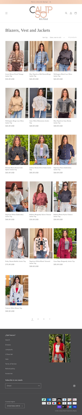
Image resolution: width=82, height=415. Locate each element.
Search (7, 340)
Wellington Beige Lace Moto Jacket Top (14, 122)
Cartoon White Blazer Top (13, 308)
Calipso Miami (62, 411)
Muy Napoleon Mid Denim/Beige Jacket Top (40, 75)
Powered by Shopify (71, 411)
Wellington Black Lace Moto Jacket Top (63, 75)
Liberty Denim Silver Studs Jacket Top (40, 168)
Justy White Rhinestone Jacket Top (39, 122)
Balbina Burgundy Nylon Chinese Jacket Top (40, 215)
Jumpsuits (9, 349)
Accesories (9, 373)
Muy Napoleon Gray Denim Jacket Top (62, 122)
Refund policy (10, 369)
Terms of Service (11, 364)
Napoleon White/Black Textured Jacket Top (39, 262)
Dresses (8, 345)
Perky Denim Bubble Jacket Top (15, 261)
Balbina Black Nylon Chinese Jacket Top (63, 215)
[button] (6, 13)
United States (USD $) (13, 406)
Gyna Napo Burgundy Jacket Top (64, 261)
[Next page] (49, 319)
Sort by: (45, 37)
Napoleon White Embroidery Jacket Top (14, 215)
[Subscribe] (38, 385)
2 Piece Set (9, 354)
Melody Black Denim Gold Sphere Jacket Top (14, 168)
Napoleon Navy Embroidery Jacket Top (62, 168)
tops (6, 359)
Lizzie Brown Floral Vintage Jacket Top (14, 75)
